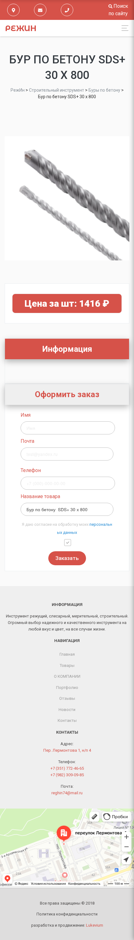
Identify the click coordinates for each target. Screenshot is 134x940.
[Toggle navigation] (123, 28)
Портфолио (67, 687)
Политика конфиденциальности (67, 914)
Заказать (67, 558)
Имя (26, 415)
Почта (27, 441)
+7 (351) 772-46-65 (67, 768)
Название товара (40, 496)
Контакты (67, 720)
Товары (67, 665)
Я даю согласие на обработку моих (67, 528)
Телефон (31, 470)
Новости (67, 709)
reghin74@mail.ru (67, 793)
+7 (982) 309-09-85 (67, 775)
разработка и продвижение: (67, 925)
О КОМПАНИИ (67, 676)
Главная (67, 654)
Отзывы (67, 698)
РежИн (20, 28)
